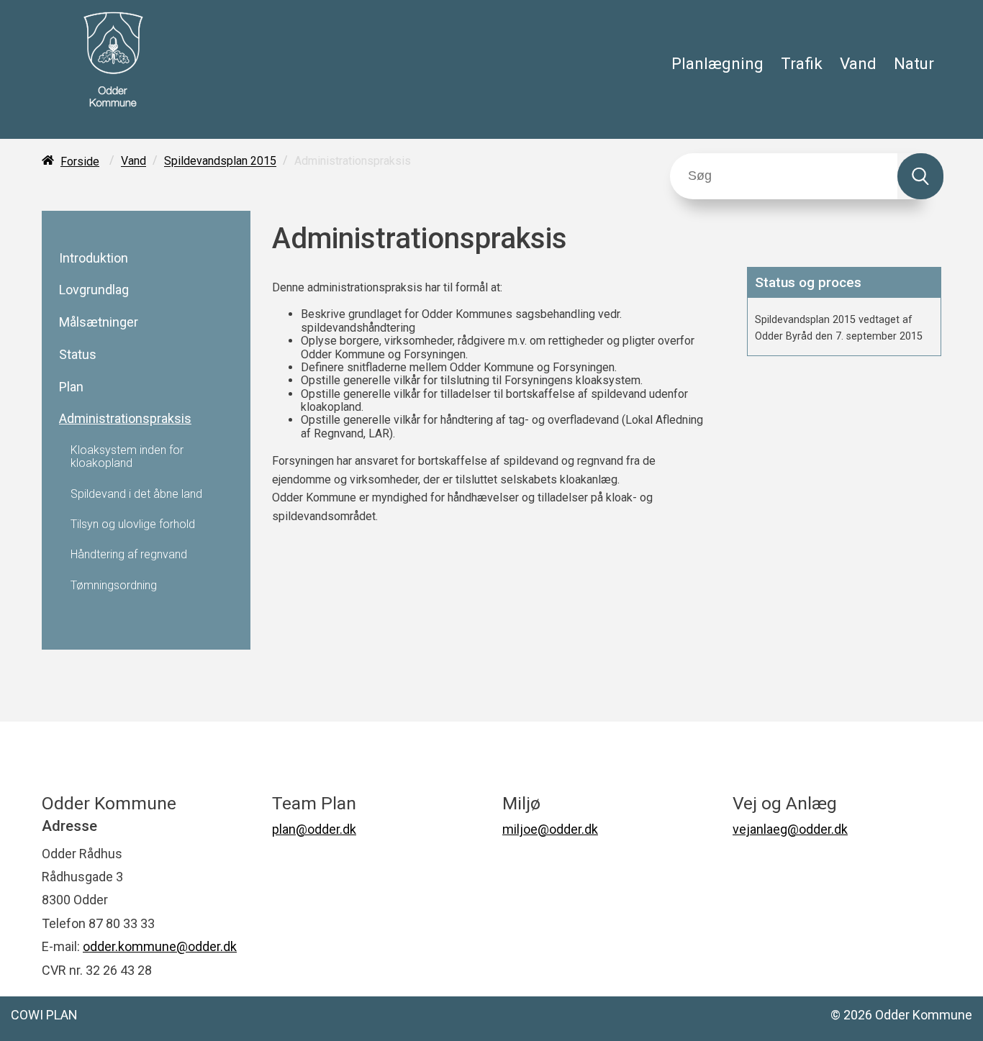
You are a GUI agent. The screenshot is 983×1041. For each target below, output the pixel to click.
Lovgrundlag (94, 290)
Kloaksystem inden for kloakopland (127, 457)
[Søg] (920, 176)
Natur (914, 63)
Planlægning (717, 63)
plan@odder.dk (314, 829)
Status (77, 354)
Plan (71, 387)
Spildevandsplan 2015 (220, 161)
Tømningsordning (114, 585)
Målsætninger (98, 322)
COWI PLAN (44, 1014)
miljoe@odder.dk (550, 829)
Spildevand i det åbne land (136, 494)
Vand (858, 63)
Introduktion (93, 258)
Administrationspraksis (125, 419)
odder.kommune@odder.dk (160, 946)
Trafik (802, 63)
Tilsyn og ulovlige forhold (133, 524)
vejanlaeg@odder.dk (790, 829)
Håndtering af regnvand (129, 554)
